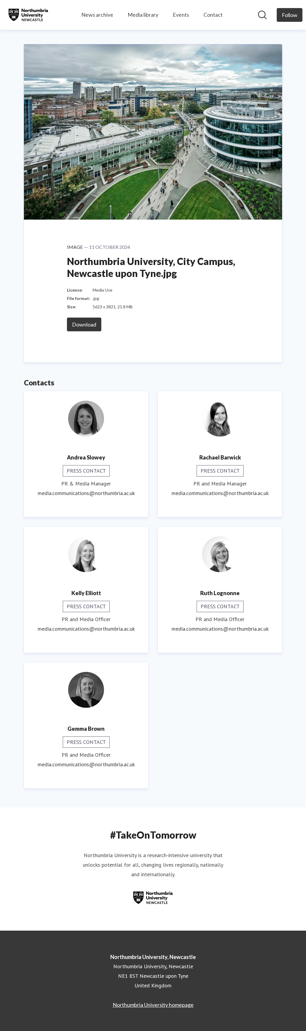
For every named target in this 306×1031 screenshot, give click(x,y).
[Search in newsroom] (262, 15)
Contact (213, 14)
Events (181, 14)
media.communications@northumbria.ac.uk (86, 493)
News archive (97, 14)
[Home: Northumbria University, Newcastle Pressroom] (28, 15)
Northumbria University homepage (153, 1004)
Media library (143, 14)
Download (84, 324)
